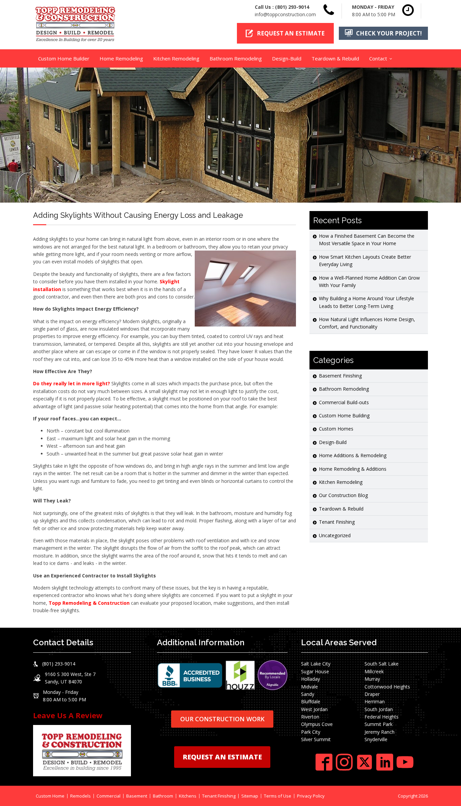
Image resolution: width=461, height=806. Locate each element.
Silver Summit (316, 739)
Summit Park (378, 724)
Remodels (80, 796)
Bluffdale (310, 701)
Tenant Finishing (337, 522)
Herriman (374, 701)
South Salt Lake (381, 663)
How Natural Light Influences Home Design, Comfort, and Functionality (367, 323)
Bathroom (163, 796)
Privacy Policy (311, 796)
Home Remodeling (121, 58)
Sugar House (315, 671)
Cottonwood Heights (387, 686)
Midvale (309, 686)
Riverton (310, 716)
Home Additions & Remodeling (352, 455)
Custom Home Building (344, 415)
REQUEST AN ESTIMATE (222, 756)
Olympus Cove (317, 724)
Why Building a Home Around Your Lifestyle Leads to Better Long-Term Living (366, 302)
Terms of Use (277, 796)
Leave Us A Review (68, 715)
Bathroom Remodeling (236, 58)
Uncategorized (335, 535)
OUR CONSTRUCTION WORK (222, 719)
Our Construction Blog (343, 495)
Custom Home (50, 796)
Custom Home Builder (63, 58)
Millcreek (374, 671)
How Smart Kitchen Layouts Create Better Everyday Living (365, 260)
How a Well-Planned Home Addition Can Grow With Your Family (369, 281)
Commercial (108, 796)
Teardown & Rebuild (335, 58)
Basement (136, 796)
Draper (372, 694)
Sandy (307, 694)
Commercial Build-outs (344, 402)
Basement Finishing (340, 375)
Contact (378, 58)
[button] (285, 33)
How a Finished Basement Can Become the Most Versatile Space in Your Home (366, 239)
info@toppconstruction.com (285, 14)
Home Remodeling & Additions (352, 469)
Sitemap (249, 796)
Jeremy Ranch (379, 732)
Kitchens (187, 796)
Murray (372, 679)
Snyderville (375, 739)
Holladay (310, 679)
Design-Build (286, 58)
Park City (310, 732)
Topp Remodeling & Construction (89, 603)
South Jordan (378, 709)
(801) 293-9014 (292, 7)
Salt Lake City (315, 663)
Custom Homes (336, 428)
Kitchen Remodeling (176, 58)
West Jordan (314, 709)
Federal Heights (381, 716)
